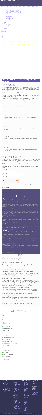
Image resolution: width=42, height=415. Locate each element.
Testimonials (6, 25)
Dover (25, 390)
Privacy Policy (7, 390)
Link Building (8, 21)
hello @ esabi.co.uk (5, 0)
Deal (25, 389)
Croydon (26, 387)
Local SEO (8, 17)
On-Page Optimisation (10, 13)
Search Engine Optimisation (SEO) (13, 10)
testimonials (28, 165)
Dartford (26, 388)
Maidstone (26, 395)
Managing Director (6, 222)
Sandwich (26, 402)
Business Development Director (9, 201)
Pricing (5, 22)
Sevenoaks (26, 403)
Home (5, 7)
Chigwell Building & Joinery (16, 252)
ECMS (11, 208)
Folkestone (26, 391)
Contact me (8, 77)
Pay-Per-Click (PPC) (10, 15)
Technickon (12, 236)
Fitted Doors (12, 243)
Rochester (26, 401)
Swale (25, 406)
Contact (5, 28)
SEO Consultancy (17, 410)
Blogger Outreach (9, 19)
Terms (5, 389)
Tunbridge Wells (26, 410)
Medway (26, 398)
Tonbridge (26, 408)
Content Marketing (10, 18)
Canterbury (26, 385)
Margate (26, 397)
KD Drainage (18, 201)
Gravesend (26, 393)
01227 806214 (14, 0)
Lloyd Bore (12, 215)
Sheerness (26, 404)
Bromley (26, 384)
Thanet (25, 407)
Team (5, 387)
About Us (5, 23)
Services (5, 9)
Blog (4, 27)
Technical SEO (9, 16)
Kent (25, 394)
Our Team (8, 24)
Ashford (26, 382)
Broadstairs (26, 383)
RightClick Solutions (10, 229)
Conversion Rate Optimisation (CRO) (13, 12)
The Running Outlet (14, 222)
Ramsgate (26, 400)
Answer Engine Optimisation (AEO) (13, 11)
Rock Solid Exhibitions (13, 247)
